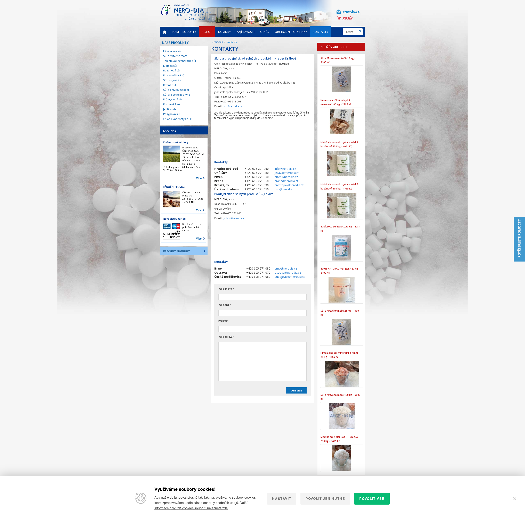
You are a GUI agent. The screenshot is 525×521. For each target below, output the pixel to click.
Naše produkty (184, 32)
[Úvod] (164, 32)
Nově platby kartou (174, 218)
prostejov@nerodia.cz (289, 185)
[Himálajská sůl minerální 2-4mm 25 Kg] (341, 374)
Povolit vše (372, 498)
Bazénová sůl (171, 70)
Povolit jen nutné (325, 498)
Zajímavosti (245, 32)
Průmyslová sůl (172, 99)
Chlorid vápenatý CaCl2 (177, 119)
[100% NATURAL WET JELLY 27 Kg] (341, 290)
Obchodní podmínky (291, 32)
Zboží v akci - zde (334, 47)
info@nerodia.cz (232, 106)
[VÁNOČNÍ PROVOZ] (171, 199)
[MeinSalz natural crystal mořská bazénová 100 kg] (341, 205)
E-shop (207, 32)
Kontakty (320, 32)
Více (199, 178)
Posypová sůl (171, 114)
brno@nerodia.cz (286, 268)
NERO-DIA (217, 42)
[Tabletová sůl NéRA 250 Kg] (341, 248)
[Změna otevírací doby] (171, 154)
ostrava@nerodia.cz (288, 272)
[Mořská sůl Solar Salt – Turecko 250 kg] (341, 458)
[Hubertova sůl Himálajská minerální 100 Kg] (341, 121)
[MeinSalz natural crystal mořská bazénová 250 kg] (341, 163)
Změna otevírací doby (175, 142)
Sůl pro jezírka (172, 80)
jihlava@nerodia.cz (287, 173)
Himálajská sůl (172, 51)
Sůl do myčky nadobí (176, 90)
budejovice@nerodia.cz (290, 277)
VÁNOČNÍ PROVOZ (174, 187)
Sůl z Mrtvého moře (175, 56)
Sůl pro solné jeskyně (176, 94)
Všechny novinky (176, 251)
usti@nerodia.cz (285, 189)
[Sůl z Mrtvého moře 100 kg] (341, 416)
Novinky (224, 32)
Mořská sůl (170, 66)
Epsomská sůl (171, 104)
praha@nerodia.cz (286, 181)
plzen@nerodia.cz (286, 177)
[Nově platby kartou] (171, 231)
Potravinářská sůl (174, 75)
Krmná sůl (169, 85)
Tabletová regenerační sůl (179, 61)
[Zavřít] (515, 498)
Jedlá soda (169, 109)
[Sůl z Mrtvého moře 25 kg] (341, 332)
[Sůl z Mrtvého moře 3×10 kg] (341, 79)
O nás (264, 32)
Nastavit (281, 498)
